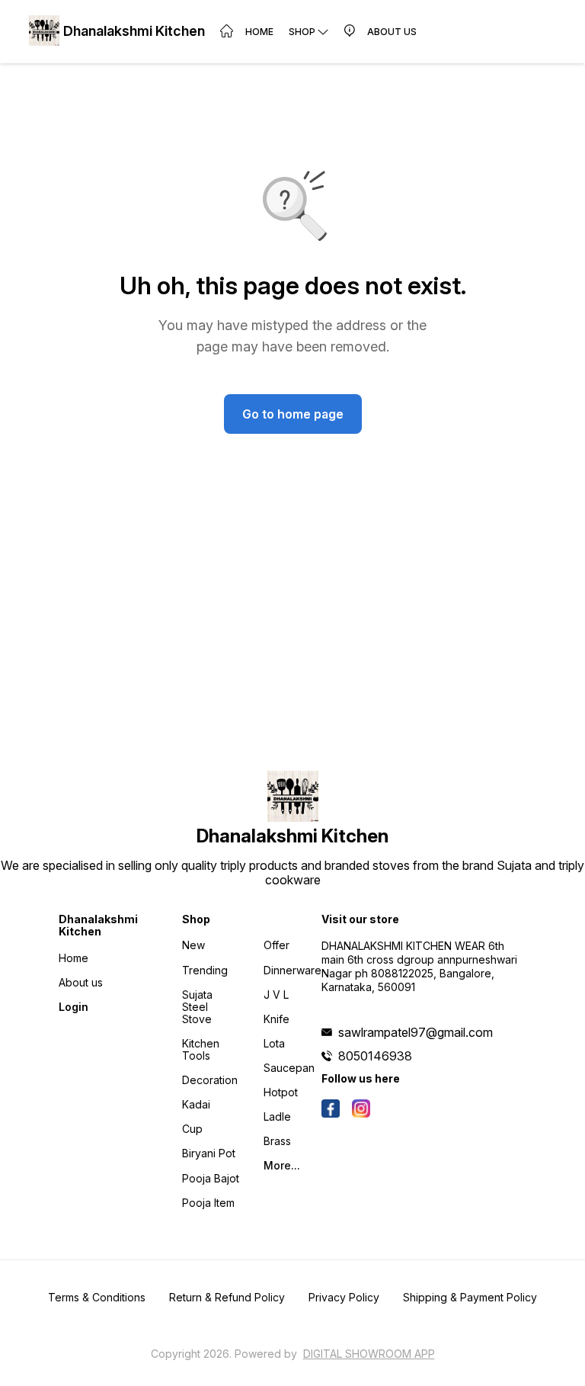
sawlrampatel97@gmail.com (415, 1032)
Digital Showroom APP (369, 1353)
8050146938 (375, 1056)
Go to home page (293, 414)
